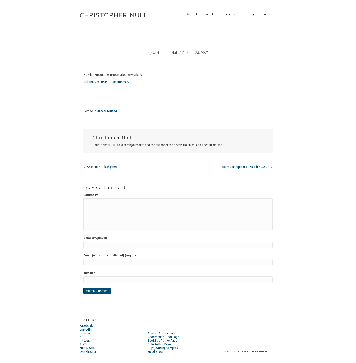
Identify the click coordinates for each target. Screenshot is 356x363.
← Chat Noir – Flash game (100, 167)
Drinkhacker (88, 352)
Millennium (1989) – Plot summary (106, 82)
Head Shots (155, 352)
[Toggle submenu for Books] (238, 14)
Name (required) (95, 238)
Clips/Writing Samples (163, 348)
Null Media (87, 348)
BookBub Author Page (162, 340)
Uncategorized (107, 111)
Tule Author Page (159, 344)
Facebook (86, 326)
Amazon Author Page (161, 333)
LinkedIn (86, 329)
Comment (90, 195)
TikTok (84, 344)
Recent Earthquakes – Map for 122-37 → (246, 167)
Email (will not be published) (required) (111, 255)
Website (89, 273)
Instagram (86, 340)
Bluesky (85, 333)
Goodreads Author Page (163, 337)
